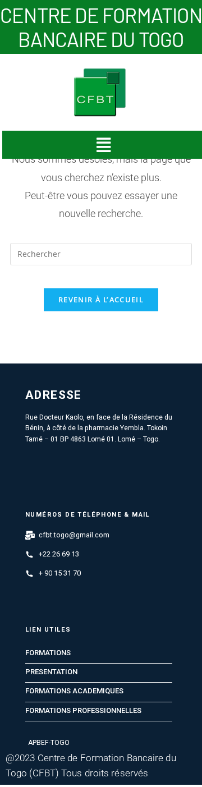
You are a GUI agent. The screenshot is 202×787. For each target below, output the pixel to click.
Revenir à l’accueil (101, 299)
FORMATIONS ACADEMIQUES (74, 691)
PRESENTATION (51, 672)
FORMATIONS (48, 653)
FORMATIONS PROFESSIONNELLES (83, 711)
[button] (103, 145)
